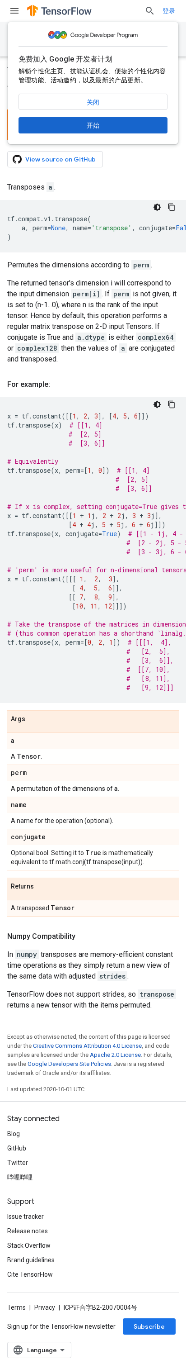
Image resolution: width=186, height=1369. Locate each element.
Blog (13, 1133)
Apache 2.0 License (115, 1054)
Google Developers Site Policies (69, 1063)
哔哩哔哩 (20, 1177)
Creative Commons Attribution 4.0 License (87, 1045)
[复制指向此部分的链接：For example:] (59, 384)
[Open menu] (14, 11)
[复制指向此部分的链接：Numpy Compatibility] (84, 936)
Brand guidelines (31, 1260)
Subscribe (149, 1326)
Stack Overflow (29, 1245)
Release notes (27, 1231)
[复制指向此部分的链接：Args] (34, 719)
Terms (16, 1307)
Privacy (44, 1307)
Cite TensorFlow (30, 1274)
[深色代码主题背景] (157, 207)
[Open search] (149, 10)
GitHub (16, 1148)
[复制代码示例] (171, 207)
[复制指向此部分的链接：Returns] (43, 886)
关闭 (93, 102)
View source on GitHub (60, 159)
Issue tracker (25, 1216)
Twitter (17, 1162)
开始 (93, 125)
